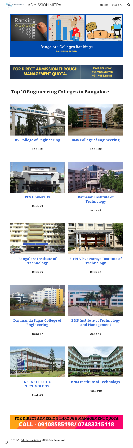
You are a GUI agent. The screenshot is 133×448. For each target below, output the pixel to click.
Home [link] (104, 4)
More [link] (115, 4)
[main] (66, 91)
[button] (129, 5)
